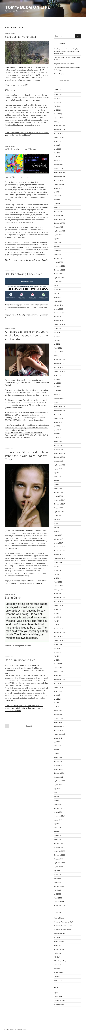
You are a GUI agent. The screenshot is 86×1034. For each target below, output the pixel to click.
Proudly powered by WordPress (14, 1029)
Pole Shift (57, 957)
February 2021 (58, 352)
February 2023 (58, 258)
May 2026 (57, 106)
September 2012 (59, 734)
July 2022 (57, 285)
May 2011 (57, 796)
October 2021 (58, 321)
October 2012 (58, 730)
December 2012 (59, 722)
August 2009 (58, 867)
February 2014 (58, 668)
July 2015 (57, 613)
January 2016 (58, 590)
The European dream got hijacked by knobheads (26, 260)
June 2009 (57, 874)
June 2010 (57, 828)
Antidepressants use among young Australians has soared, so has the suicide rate (27, 335)
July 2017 (57, 519)
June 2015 (57, 617)
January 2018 (58, 496)
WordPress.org (59, 1004)
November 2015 (59, 597)
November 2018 (59, 457)
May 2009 (57, 878)
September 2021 (59, 324)
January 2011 (58, 812)
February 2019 (58, 445)
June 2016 (57, 570)
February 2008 (59, 902)
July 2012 (57, 742)
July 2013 (57, 695)
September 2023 (59, 231)
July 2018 (57, 473)
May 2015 (57, 621)
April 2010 (57, 835)
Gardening (57, 937)
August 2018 (58, 469)
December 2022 (59, 266)
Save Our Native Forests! (20, 36)
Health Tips (57, 945)
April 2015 (57, 625)
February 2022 (58, 305)
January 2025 (58, 168)
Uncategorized (58, 972)
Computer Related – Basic (62, 930)
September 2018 (59, 465)
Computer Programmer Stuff (63, 922)
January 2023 (58, 262)
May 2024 (57, 200)
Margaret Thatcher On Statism (64, 64)
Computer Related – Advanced (64, 926)
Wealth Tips (58, 980)
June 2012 (57, 746)
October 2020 (58, 367)
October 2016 (58, 554)
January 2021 (58, 356)
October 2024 (58, 180)
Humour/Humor (59, 949)
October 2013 (58, 683)
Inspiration (57, 953)
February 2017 (58, 539)
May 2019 (57, 434)
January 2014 (58, 672)
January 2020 (58, 402)
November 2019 (59, 410)
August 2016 (58, 562)
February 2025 (58, 164)
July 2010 (57, 824)
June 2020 (57, 383)
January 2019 (58, 449)
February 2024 (58, 211)
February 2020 (59, 399)
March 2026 (58, 114)
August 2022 (58, 281)
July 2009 (57, 870)
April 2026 (57, 110)
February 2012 (58, 761)
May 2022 (57, 293)
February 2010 (58, 843)
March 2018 (58, 488)
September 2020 (59, 371)
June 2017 (57, 523)
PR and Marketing (60, 961)
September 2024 (59, 184)
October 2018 (58, 461)
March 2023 (58, 254)
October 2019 (58, 414)
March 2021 (58, 348)
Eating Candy (13, 597)
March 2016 (58, 582)
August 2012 (58, 738)
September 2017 (59, 512)
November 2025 (59, 129)
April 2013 (57, 707)
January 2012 (58, 765)
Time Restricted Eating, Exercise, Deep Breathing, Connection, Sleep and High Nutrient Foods (66, 51)
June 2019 (57, 430)
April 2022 (57, 297)
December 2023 (59, 219)
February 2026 (58, 118)
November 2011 (59, 773)
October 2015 (58, 601)
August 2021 (58, 328)
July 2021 (57, 332)
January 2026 (58, 122)
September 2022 (59, 278)
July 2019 (57, 426)
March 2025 (58, 161)
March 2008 (58, 898)
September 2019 (59, 418)
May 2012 (57, 750)
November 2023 (59, 223)
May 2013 (57, 703)
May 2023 (57, 246)
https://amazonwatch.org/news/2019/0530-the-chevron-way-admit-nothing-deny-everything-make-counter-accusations (25, 708)
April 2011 (57, 800)
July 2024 (57, 192)
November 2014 (59, 633)
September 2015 (59, 605)
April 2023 (57, 250)
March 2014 (58, 664)
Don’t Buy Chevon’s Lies (20, 660)
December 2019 (59, 406)
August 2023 (58, 235)
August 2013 (58, 691)
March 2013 (58, 711)
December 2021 (59, 313)
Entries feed (58, 996)
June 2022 (57, 289)
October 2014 (58, 636)
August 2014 (58, 644)
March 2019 (58, 441)
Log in (56, 993)
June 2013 (57, 699)
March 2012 (58, 757)
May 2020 (57, 387)
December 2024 (59, 172)
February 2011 (58, 808)
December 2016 (59, 547)
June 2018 (57, 476)
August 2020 (58, 375)
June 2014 (57, 652)
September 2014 (59, 640)
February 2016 (58, 586)
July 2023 (57, 239)
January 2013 (58, 718)
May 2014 (57, 656)
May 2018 (57, 480)
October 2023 (58, 227)
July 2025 (57, 145)
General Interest (59, 941)
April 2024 (57, 203)
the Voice (57, 969)
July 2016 (57, 566)
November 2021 (59, 317)
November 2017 (59, 504)
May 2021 (57, 340)
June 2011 (57, 792)
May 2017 (57, 527)
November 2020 (59, 363)
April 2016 (57, 578)
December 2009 (59, 851)
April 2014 (57, 660)
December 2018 (59, 453)
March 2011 (58, 804)
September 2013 (59, 687)
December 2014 (59, 629)
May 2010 (57, 831)
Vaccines (57, 976)
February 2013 (58, 714)
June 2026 (57, 102)
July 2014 (57, 648)
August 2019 (58, 422)
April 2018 (57, 484)
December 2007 (59, 906)
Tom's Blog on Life (27, 7)
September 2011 (59, 781)
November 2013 (59, 679)
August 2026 (58, 94)
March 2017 (58, 535)
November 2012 (59, 726)
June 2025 (57, 149)
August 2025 (58, 141)
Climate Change (59, 918)
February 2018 (58, 492)
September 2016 (59, 558)
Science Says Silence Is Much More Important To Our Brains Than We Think (27, 455)
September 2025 (59, 137)
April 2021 (57, 344)
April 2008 (57, 894)
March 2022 (58, 301)
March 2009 (58, 882)
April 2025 (57, 157)
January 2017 (58, 543)
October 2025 (58, 133)
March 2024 (58, 207)
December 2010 (59, 816)
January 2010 (58, 847)
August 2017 (58, 515)
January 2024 (58, 215)
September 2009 (59, 863)
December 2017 (59, 500)
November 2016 (59, 551)
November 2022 (59, 270)
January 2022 (58, 309)
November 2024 (59, 176)
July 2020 (57, 379)
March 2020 (58, 395)
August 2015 (58, 609)
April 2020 (57, 391)
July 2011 (57, 789)
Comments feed (59, 1000)
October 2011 (58, 777)
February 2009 (59, 886)
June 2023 (57, 242)
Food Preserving (59, 933)
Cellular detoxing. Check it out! (24, 274)
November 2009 (59, 855)
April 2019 (57, 438)
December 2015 (59, 594)
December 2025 (59, 125)
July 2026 (57, 98)
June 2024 (57, 196)
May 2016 (57, 574)
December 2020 (59, 360)
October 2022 (58, 274)
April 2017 (57, 531)
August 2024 (58, 188)
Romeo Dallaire (59, 74)
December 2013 (59, 675)
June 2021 (57, 336)
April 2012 (57, 753)
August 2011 (58, 785)
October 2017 (58, 508)
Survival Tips (58, 965)
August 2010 (58, 820)
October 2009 (58, 859)
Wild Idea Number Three (20, 149)
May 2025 (57, 153)
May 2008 (57, 890)
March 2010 (58, 839)
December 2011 (59, 769)
